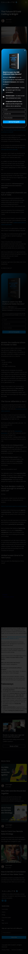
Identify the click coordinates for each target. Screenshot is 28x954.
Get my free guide (14, 122)
